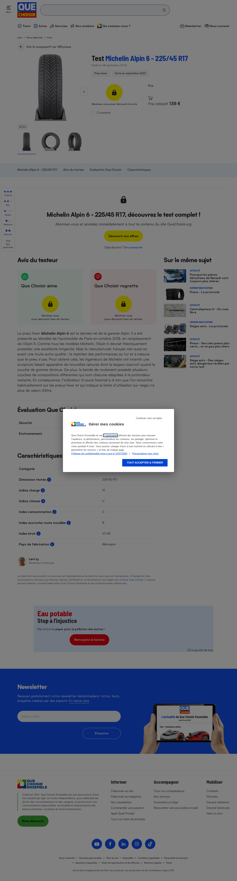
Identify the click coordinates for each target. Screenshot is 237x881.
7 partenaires (110, 435)
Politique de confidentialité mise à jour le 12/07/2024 (99, 453)
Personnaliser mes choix (145, 453)
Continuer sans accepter (149, 418)
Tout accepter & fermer (145, 462)
